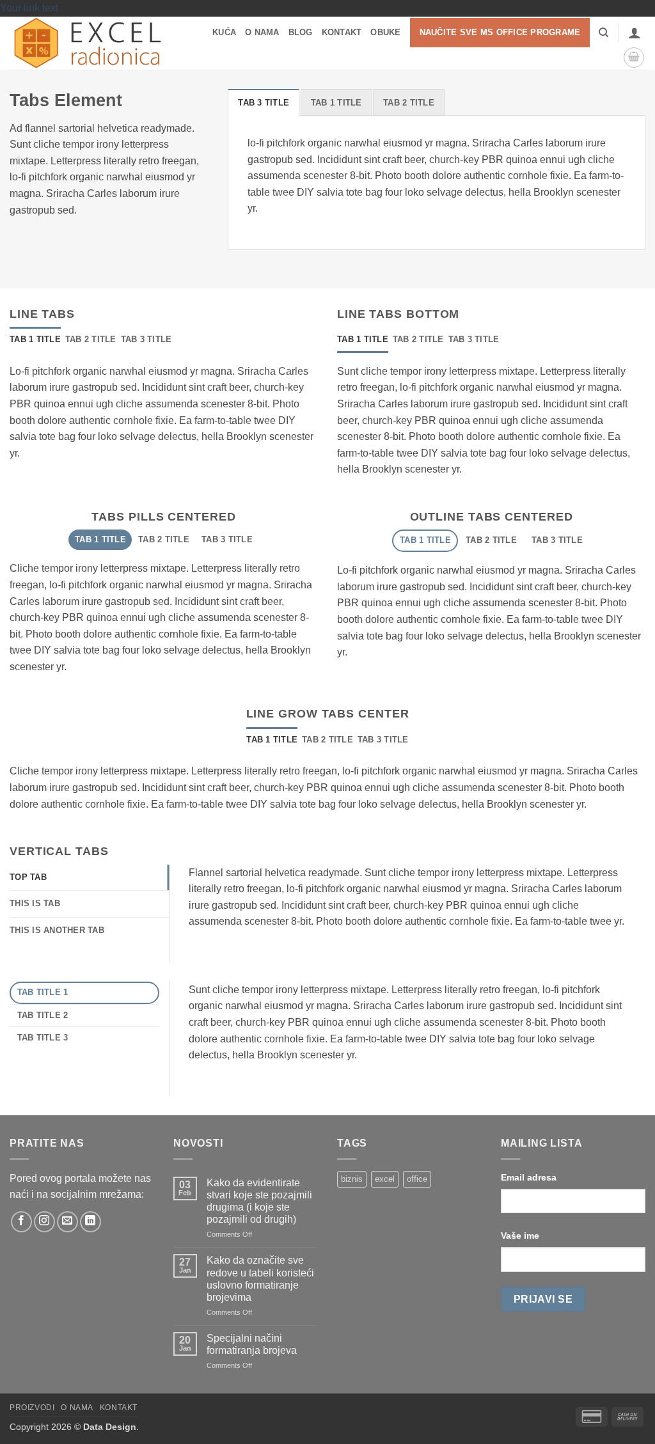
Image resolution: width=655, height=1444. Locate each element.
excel (385, 1179)
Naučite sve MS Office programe (500, 32)
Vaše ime (520, 1235)
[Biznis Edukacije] (92, 43)
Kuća (224, 32)
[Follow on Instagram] (44, 1221)
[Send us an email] (67, 1221)
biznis (352, 1179)
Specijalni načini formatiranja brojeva (252, 1344)
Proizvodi (32, 1407)
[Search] (603, 32)
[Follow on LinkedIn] (90, 1221)
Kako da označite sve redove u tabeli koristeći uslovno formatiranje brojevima (260, 1279)
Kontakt (342, 32)
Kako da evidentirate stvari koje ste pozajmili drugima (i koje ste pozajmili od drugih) (259, 1201)
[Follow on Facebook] (21, 1221)
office (417, 1179)
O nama (262, 32)
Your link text (29, 8)
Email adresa (528, 1177)
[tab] (263, 102)
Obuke (385, 32)
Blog (300, 32)
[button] (634, 33)
